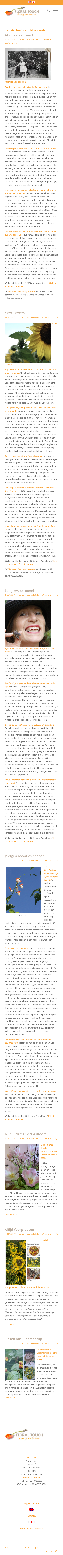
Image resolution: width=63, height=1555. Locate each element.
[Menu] (54, 10)
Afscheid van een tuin (22, 35)
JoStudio (38, 1548)
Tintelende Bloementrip (23, 1339)
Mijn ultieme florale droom (25, 1134)
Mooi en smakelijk (12, 43)
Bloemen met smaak (25, 39)
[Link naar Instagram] (56, 1551)
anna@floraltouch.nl (31, 1477)
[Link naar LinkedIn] (51, 1551)
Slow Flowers (15, 313)
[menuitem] (47, 10)
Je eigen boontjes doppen (25, 856)
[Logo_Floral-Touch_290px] (26, 10)
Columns (38, 39)
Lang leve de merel (19, 590)
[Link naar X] (46, 1551)
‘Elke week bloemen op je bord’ (21, 291)
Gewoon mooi (49, 39)
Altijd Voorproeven (19, 1229)
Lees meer (10, 1214)
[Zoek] (47, 10)
